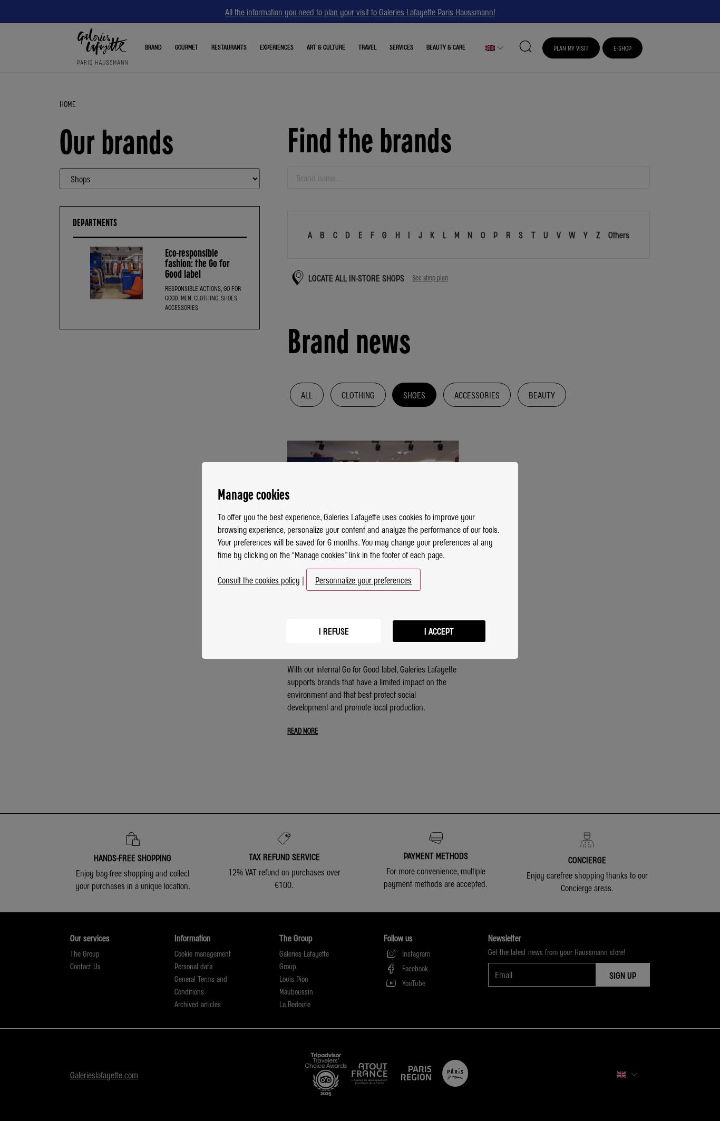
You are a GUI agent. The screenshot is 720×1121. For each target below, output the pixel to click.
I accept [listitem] (439, 631)
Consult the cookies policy (259, 579)
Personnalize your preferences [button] (363, 579)
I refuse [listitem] (334, 631)
